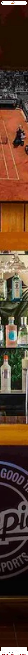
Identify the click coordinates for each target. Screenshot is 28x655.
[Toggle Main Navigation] (2, 3)
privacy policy (18, 650)
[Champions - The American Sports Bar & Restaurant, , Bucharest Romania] (13, 3)
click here (11, 652)
